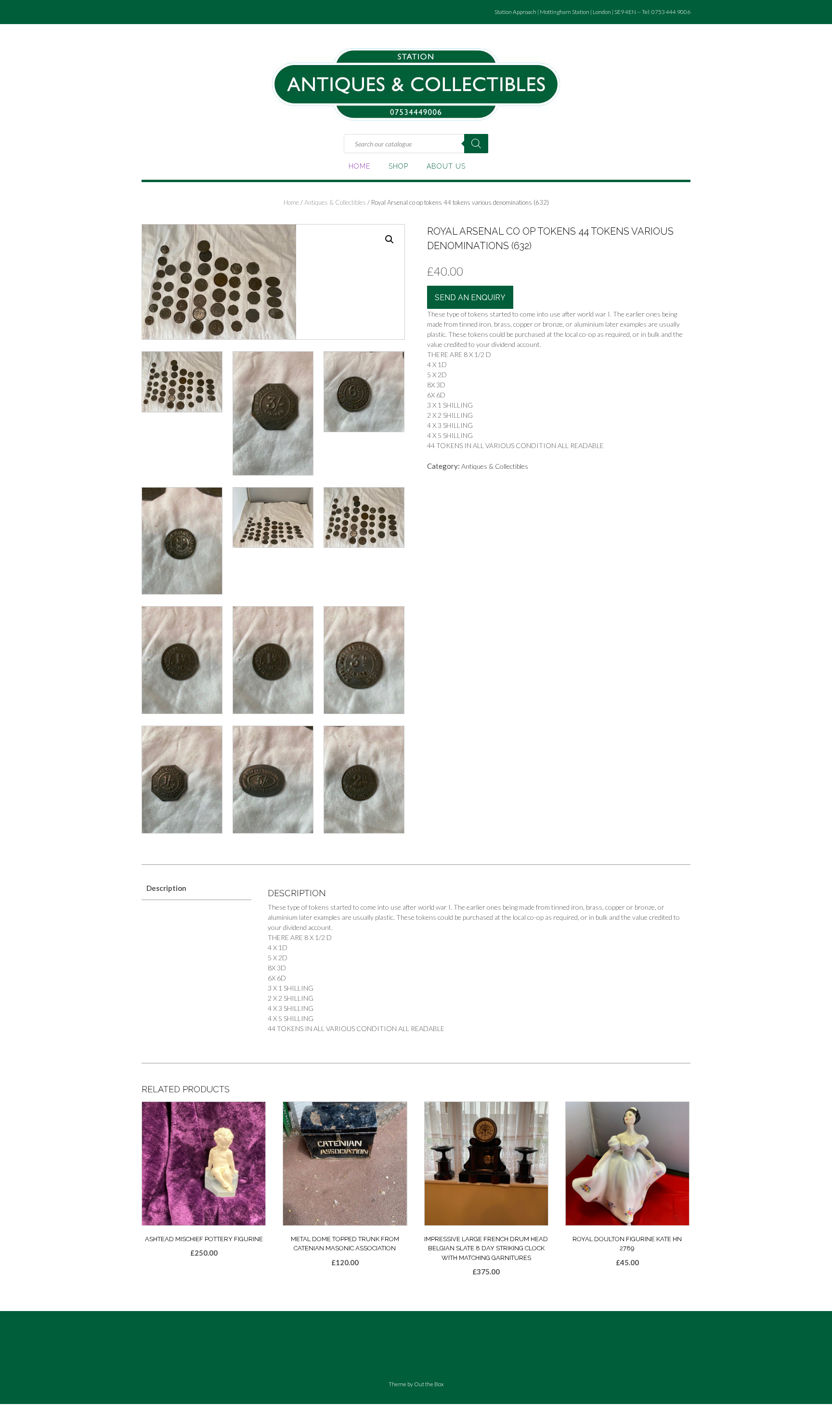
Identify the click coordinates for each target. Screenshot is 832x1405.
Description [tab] (166, 888)
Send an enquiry (470, 297)
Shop (398, 166)
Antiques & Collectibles (335, 202)
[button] (389, 239)
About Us (446, 166)
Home (359, 166)
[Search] (476, 143)
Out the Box (429, 1384)
